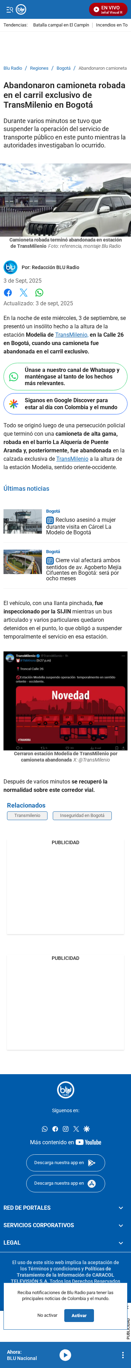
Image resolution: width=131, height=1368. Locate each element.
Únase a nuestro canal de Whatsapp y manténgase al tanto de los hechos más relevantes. (72, 377)
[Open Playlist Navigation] (123, 1355)
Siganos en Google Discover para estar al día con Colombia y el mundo (71, 403)
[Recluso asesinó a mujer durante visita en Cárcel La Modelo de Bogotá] (22, 521)
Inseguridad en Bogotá (82, 815)
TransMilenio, (71, 334)
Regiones (39, 68)
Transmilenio (27, 815)
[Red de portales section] (121, 1208)
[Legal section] (121, 1243)
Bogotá (64, 68)
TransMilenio (72, 459)
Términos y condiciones (54, 1268)
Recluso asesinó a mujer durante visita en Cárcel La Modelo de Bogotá (81, 526)
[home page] (65, 1090)
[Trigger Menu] (9, 9)
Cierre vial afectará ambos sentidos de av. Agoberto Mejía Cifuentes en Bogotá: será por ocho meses (84, 569)
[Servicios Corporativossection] (121, 1225)
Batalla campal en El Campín (61, 25)
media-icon (65, 1355)
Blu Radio (12, 68)
